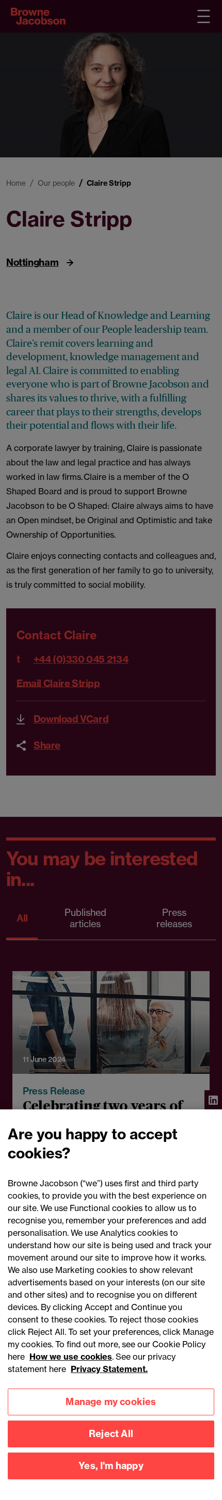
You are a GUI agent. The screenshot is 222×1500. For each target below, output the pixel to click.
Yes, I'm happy (111, 1466)
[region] (111, 1304)
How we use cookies (70, 1356)
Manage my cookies (111, 1402)
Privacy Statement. (109, 1369)
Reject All (111, 1434)
